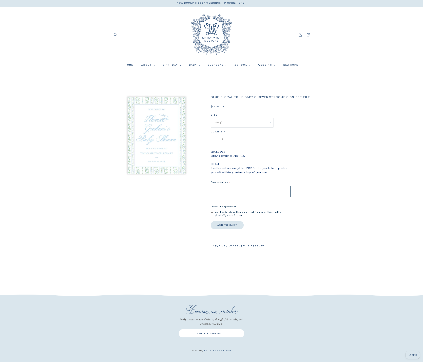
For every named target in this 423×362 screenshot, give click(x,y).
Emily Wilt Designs (217, 350)
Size (214, 115)
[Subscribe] (239, 333)
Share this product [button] (230, 237)
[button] (115, 35)
